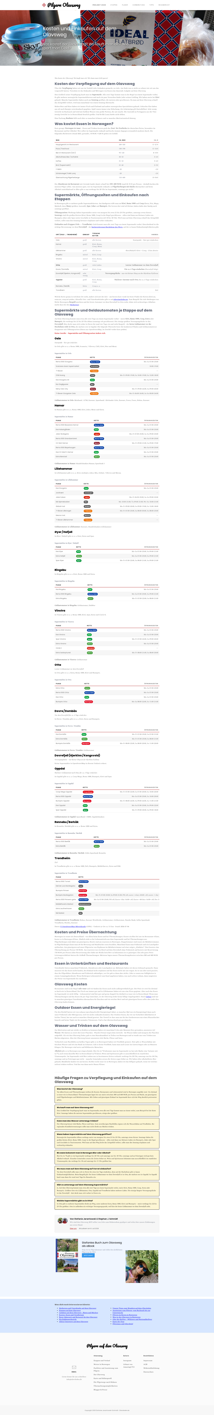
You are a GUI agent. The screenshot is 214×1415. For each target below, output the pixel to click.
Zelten (148, 996)
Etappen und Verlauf (102, 1360)
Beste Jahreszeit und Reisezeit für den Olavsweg (78, 1317)
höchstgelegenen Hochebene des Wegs (107, 227)
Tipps (151, 5)
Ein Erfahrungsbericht (68, 1319)
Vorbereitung (139, 5)
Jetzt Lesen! (88, 1255)
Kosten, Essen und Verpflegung (71, 1315)
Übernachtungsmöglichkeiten (105, 1386)
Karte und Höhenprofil (103, 1378)
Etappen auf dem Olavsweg (70, 1310)
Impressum (147, 1360)
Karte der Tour (118, 1321)
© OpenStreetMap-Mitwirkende (73, 926)
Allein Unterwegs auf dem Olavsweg (73, 1321)
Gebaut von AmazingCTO (129, 1365)
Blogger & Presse (100, 1389)
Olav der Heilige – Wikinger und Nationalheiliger (132, 1319)
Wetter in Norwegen (102, 1364)
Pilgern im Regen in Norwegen (125, 1315)
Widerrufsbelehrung (151, 1368)
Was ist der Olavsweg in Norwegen (126, 1317)
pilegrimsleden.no (120, 299)
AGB (145, 1364)
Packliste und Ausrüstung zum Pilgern (106, 1369)
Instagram (127, 1360)
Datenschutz (148, 1372)
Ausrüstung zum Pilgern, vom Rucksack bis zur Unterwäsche (131, 1311)
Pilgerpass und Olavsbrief (123, 1323)
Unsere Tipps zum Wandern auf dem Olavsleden (132, 1308)
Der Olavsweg (99, 1374)
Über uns (73, 1228)
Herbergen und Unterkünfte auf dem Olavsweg (77, 1308)
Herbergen (74, 304)
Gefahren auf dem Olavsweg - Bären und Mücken (78, 1312)
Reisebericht (164, 5)
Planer (125, 5)
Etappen (114, 5)
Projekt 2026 (99, 5)
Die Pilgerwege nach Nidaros (105, 1382)
